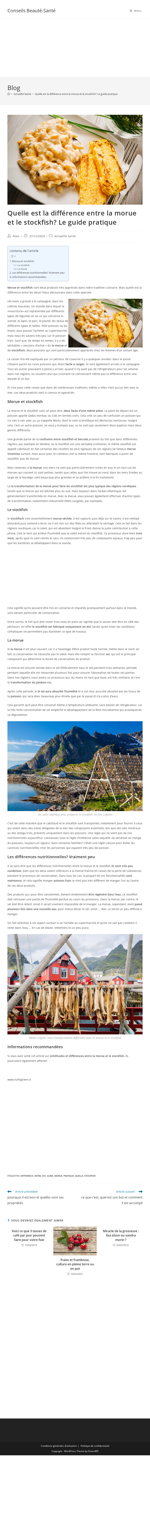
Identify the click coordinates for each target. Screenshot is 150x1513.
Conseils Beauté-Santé (31, 10)
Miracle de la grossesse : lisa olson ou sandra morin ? (121, 1235)
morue (58, 1175)
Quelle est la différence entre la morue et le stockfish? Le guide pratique (76, 94)
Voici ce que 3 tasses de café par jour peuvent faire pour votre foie (29, 1235)
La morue (22, 268)
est (44, 1175)
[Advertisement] (75, 47)
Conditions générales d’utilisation (59, 1446)
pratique (68, 1175)
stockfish (90, 1175)
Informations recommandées (29, 277)
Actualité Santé (65, 236)
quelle (79, 1175)
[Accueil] (8, 94)
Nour (16, 236)
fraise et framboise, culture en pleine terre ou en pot (75, 1264)
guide (50, 1175)
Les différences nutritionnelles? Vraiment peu (38, 272)
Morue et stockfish (23, 261)
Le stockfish (23, 265)
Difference (27, 1175)
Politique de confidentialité (95, 1446)
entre (37, 1175)
